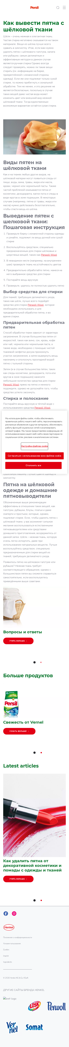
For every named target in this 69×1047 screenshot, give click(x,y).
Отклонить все (33, 465)
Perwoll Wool (49, 255)
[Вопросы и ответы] (34, 616)
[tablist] (34, 662)
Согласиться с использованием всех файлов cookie (34, 455)
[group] (34, 627)
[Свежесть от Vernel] (34, 710)
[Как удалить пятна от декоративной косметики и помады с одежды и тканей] (34, 829)
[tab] (34, 662)
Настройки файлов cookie (34, 446)
